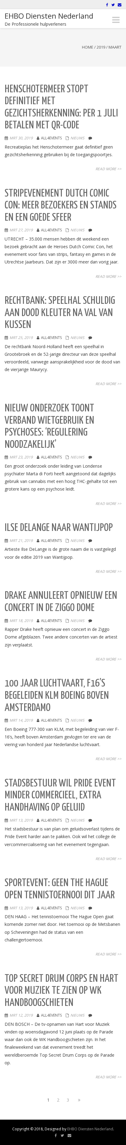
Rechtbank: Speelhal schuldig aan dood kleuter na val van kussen (60, 313)
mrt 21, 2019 (21, 540)
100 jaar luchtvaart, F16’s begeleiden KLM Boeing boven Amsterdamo (57, 696)
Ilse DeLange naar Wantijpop (59, 528)
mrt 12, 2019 (21, 1015)
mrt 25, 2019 (21, 337)
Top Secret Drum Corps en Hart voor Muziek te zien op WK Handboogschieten (61, 991)
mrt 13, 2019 (21, 820)
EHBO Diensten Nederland (90, 1129)
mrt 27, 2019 (21, 230)
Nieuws (77, 138)
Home (87, 47)
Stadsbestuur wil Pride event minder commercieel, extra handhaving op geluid (60, 796)
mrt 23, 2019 (21, 457)
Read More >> (108, 168)
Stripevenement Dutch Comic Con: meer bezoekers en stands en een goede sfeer (61, 206)
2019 (101, 47)
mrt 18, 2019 (21, 620)
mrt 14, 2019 (21, 720)
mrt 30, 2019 (21, 138)
